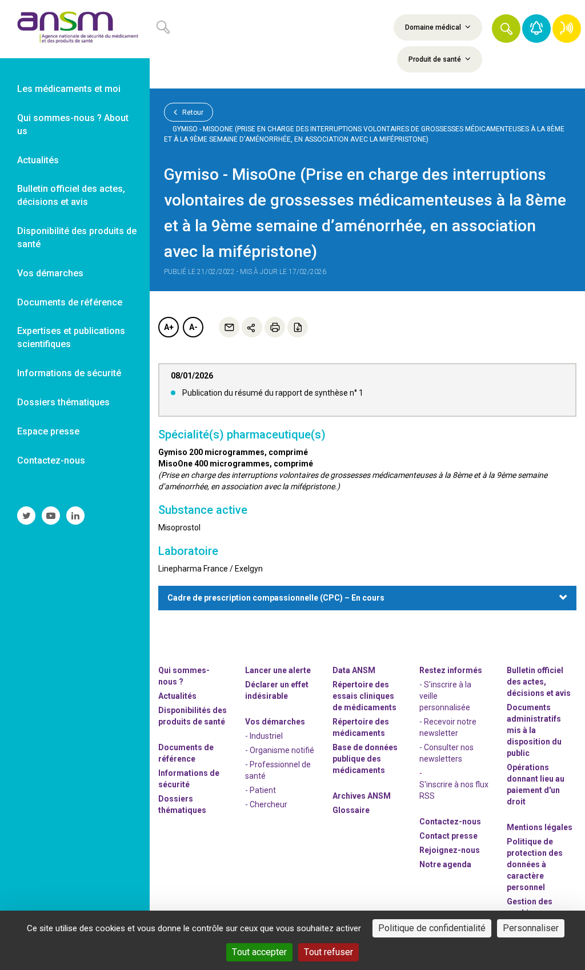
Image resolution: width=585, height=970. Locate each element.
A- (193, 327)
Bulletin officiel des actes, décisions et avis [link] (71, 195)
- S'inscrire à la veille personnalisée (445, 696)
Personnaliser (531, 928)
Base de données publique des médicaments (365, 759)
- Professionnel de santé (278, 770)
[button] (506, 28)
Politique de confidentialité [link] (432, 928)
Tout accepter (259, 952)
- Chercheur (266, 804)
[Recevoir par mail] (229, 327)
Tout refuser (328, 952)
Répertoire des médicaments (360, 727)
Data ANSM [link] (353, 670)
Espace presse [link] (48, 431)
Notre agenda (445, 864)
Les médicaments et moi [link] (69, 88)
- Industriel (264, 735)
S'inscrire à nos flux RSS (453, 790)
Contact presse (448, 835)
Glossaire (351, 810)
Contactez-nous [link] (51, 460)
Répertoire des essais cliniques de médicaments (364, 696)
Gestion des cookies (529, 907)
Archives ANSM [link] (361, 795)
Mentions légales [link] (539, 827)
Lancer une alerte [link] (278, 670)
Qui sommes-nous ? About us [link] (73, 124)
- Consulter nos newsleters (446, 753)
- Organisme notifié (279, 750)
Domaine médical (434, 27)
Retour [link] (192, 112)
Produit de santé (435, 59)
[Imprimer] (275, 327)
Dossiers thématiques (182, 804)
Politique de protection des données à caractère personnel (535, 864)
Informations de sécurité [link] (69, 373)
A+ (169, 327)
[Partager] (252, 327)
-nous (449, 850)
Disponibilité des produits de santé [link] (77, 237)
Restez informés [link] (450, 670)
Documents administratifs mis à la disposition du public (534, 730)
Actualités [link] (38, 160)
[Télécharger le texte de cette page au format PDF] (297, 327)
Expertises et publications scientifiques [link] (71, 337)
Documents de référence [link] (69, 302)
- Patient (260, 790)
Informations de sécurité (188, 778)
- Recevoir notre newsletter (447, 727)
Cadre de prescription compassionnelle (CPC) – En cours (275, 597)
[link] (75, 29)
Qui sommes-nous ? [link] (184, 676)
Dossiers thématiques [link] (63, 402)
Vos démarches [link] (50, 273)
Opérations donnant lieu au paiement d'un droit (535, 784)
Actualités (177, 696)
